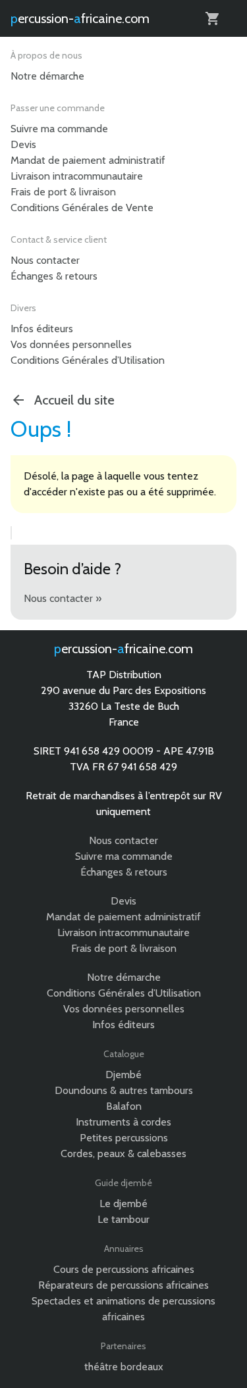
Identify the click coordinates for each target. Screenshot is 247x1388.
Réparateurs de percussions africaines (123, 1285)
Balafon (124, 1106)
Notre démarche (47, 76)
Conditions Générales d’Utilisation (88, 360)
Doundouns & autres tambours (124, 1090)
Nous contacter (45, 260)
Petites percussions (124, 1137)
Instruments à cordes (123, 1122)
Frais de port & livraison (63, 192)
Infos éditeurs (42, 328)
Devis (23, 144)
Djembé (123, 1074)
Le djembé (123, 1203)
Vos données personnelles (71, 344)
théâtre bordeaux (123, 1366)
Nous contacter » (62, 598)
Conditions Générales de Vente (82, 207)
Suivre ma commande (59, 128)
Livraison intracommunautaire (77, 176)
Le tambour (123, 1219)
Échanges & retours (54, 276)
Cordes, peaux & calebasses (123, 1153)
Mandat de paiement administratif (88, 160)
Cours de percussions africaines (123, 1269)
